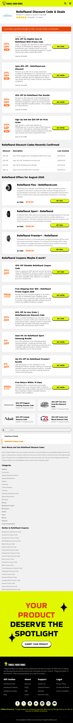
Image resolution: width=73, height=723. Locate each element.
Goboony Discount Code (9, 547)
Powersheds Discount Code (10, 550)
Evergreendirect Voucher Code (11, 580)
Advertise (41, 691)
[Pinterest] (29, 703)
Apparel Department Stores (10, 475)
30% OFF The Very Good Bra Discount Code (58, 404)
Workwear (5, 499)
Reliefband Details (11, 436)
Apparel (4, 469)
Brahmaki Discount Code (9, 577)
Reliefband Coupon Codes (14, 441)
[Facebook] (17, 703)
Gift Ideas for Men (9, 684)
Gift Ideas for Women (11, 687)
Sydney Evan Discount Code (10, 538)
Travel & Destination (8, 524)
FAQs (26, 687)
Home (4, 514)
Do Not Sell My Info (62, 687)
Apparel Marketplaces (8, 478)
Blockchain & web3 (8, 505)
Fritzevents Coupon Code (9, 562)
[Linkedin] (36, 703)
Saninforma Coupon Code (9, 535)
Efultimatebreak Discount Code (11, 589)
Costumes (5, 484)
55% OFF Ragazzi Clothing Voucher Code (25, 404)
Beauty (4, 502)
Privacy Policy (61, 684)
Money (4, 517)
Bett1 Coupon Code (8, 565)
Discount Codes (43, 694)
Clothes (4, 481)
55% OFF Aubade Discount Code (22, 418)
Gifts (26, 691)
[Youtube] (54, 703)
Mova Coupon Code (8, 559)
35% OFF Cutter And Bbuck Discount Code (59, 418)
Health (4, 511)
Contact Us (41, 684)
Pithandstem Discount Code (10, 571)
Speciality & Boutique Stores (10, 493)
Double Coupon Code (8, 574)
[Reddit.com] (42, 703)
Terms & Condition (62, 691)
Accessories (5, 472)
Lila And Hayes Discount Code (11, 556)
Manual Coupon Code (8, 583)
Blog (5, 694)
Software (5, 521)
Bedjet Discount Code (8, 544)
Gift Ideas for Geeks (10, 691)
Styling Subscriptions (8, 496)
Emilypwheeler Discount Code (11, 553)
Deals (27, 694)
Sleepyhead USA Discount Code (11, 532)
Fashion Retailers (7, 487)
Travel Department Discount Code (12, 568)
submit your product (36, 644)
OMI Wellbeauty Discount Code (11, 541)
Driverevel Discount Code (9, 586)
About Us (28, 684)
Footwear (5, 490)
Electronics (5, 508)
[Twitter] (23, 703)
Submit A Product (43, 687)
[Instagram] (48, 703)
